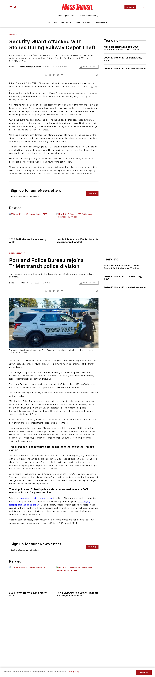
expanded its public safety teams (36, 498)
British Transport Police (30, 67)
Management (102, 22)
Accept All (144, 672)
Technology (67, 22)
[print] (97, 75)
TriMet (22, 283)
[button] (11, 7)
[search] (15, 7)
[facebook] (45, 75)
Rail (56, 22)
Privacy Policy (74, 671)
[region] (77, 672)
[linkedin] (50, 75)
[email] (62, 75)
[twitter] (54, 75)
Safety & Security (84, 22)
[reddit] (58, 75)
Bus (48, 22)
